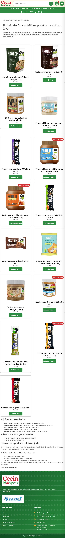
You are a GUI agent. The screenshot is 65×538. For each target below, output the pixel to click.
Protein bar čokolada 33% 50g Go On (16, 170)
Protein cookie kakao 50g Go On (15, 262)
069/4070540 (47, 8)
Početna (5, 20)
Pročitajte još (49, 177)
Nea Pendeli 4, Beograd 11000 (46, 516)
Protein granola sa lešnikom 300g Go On (15, 78)
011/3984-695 (36, 8)
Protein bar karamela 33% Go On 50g (49, 216)
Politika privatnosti (9, 522)
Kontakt (5, 519)
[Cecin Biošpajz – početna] (6, 3)
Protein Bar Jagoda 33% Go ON (15, 407)
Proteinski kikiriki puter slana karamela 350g (15, 216)
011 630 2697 (41, 522)
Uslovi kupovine (8, 526)
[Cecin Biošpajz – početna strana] (10, 480)
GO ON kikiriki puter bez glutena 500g (16, 119)
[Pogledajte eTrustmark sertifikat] (13, 499)
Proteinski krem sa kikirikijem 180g (15, 308)
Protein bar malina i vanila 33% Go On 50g (49, 354)
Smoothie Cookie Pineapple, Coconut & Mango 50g (49, 262)
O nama (5, 513)
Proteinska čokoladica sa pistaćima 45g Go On (16, 362)
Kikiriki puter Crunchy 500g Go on (49, 303)
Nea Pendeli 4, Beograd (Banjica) (33, 12)
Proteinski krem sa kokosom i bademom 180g (49, 124)
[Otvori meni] (62, 4)
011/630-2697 (24, 8)
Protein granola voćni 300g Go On (49, 73)
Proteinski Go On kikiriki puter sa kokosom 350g (49, 170)
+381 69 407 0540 (42, 519)
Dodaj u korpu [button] (15, 85)
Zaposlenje (6, 516)
